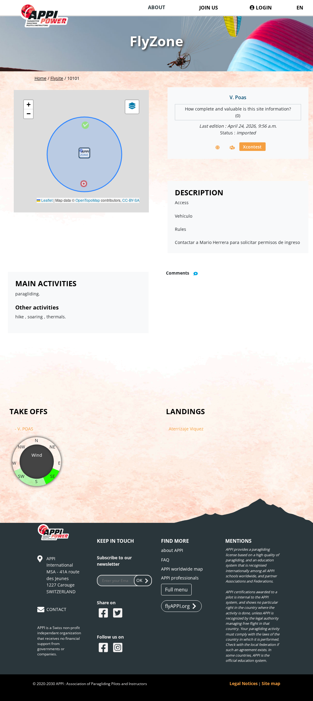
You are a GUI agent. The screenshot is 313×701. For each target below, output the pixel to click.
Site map (271, 683)
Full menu (176, 589)
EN (299, 7)
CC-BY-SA (130, 200)
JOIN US (208, 7)
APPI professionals (180, 578)
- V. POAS (24, 429)
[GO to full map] (217, 147)
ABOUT (156, 7)
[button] (84, 154)
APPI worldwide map (182, 569)
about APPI (172, 550)
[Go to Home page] (47, 21)
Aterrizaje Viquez (186, 429)
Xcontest (252, 146)
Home (40, 78)
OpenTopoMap (87, 200)
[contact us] (41, 610)
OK (139, 580)
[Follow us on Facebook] (104, 648)
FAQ (165, 560)
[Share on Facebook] (104, 613)
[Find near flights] (232, 147)
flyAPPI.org (177, 606)
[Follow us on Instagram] (118, 648)
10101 (73, 78)
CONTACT (56, 609)
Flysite (56, 78)
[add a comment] (195, 273)
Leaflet (46, 200)
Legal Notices (244, 683)
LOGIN (263, 7)
